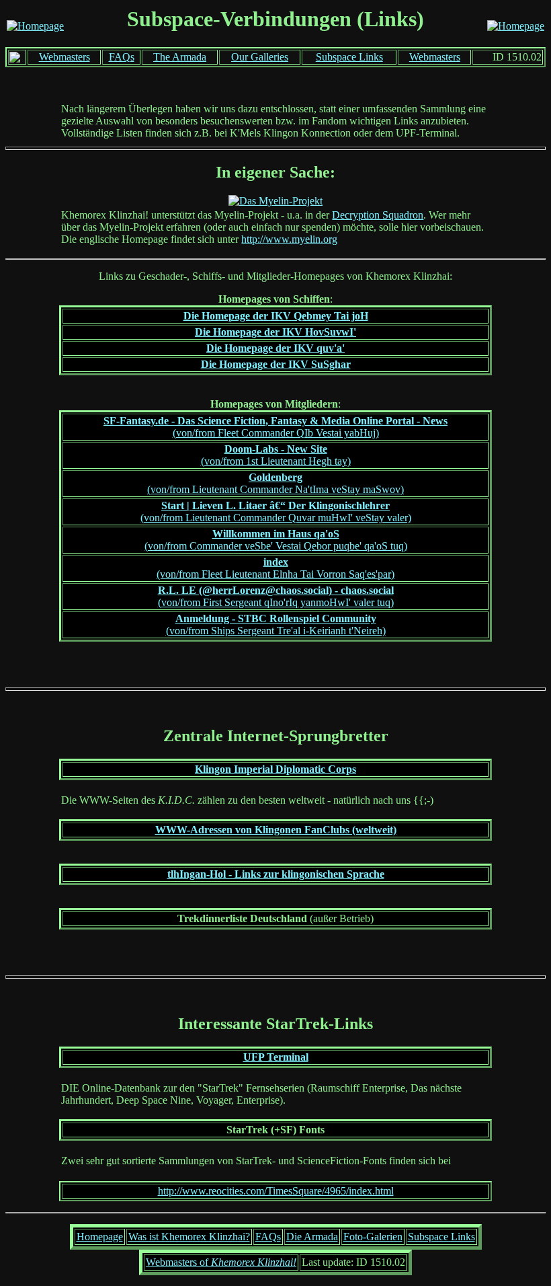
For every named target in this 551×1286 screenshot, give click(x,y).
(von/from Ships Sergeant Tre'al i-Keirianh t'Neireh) (276, 624)
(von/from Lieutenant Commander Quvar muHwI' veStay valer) (275, 511)
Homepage (100, 1236)
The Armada (179, 57)
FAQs (121, 57)
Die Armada (312, 1236)
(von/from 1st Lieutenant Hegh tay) (276, 455)
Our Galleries (259, 57)
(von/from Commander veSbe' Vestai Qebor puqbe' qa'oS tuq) (275, 540)
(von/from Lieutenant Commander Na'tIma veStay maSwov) (275, 483)
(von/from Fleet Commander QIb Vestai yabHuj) (275, 427)
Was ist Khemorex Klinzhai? (189, 1236)
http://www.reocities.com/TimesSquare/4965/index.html (276, 1191)
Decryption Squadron (377, 215)
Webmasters (64, 57)
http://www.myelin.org (289, 239)
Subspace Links (349, 57)
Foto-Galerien (372, 1236)
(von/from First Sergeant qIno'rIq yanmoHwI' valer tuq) (276, 596)
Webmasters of (221, 1262)
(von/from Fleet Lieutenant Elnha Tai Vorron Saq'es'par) (275, 568)
